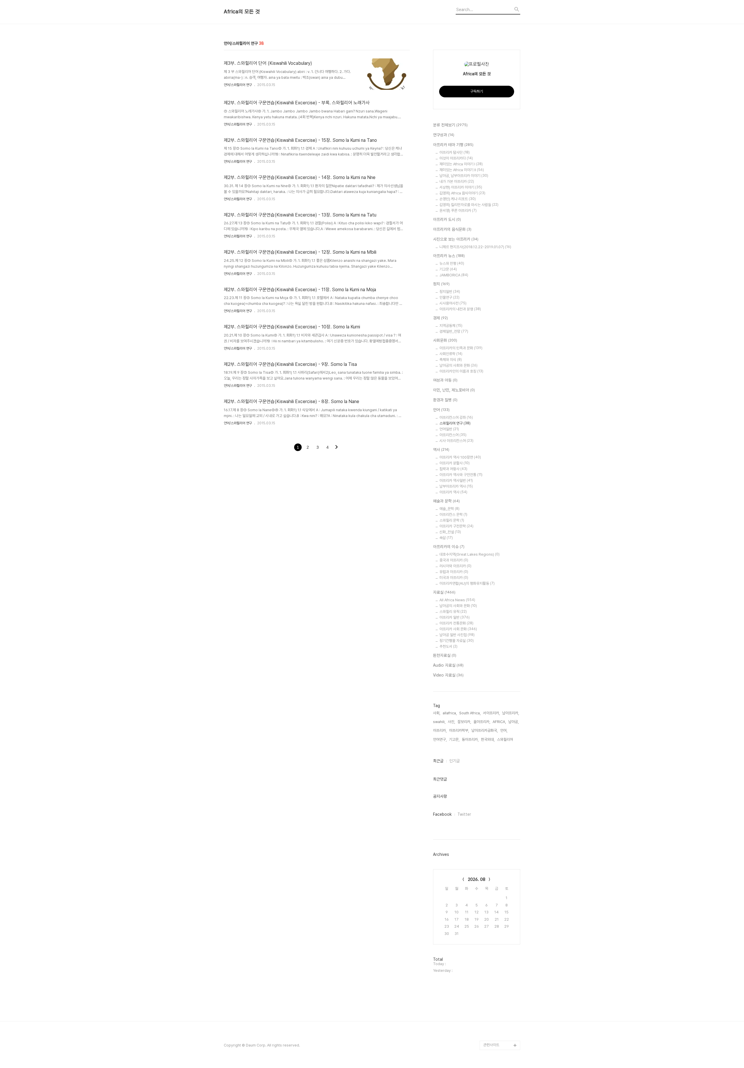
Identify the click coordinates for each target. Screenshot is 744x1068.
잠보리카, (464, 722)
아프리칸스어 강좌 (456, 417)
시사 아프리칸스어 (456, 441)
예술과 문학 (446, 501)
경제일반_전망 (453, 331)
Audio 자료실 (448, 665)
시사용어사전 (452, 303)
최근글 (438, 760)
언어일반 (449, 429)
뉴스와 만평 (451, 263)
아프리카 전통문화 (456, 623)
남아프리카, (510, 713)
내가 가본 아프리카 (456, 181)
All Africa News (457, 600)
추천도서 (448, 646)
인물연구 (449, 297)
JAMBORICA (453, 275)
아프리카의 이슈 (448, 546)
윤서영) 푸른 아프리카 (458, 210)
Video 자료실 (448, 675)
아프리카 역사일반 (456, 480)
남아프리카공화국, (484, 730)
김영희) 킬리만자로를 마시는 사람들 (468, 205)
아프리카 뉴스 (449, 255)
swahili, (439, 722)
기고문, (454, 739)
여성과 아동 (445, 380)
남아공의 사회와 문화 (458, 365)
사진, (451, 722)
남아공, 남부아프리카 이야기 (463, 175)
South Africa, (470, 713)
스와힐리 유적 (453, 611)
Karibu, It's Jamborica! (493, 1031)
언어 (441, 409)
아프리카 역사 (453, 492)
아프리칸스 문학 (453, 514)
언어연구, (440, 739)
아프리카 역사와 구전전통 (460, 475)
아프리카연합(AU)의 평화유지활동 (467, 583)
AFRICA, (499, 722)
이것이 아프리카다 (456, 158)
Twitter (464, 814)
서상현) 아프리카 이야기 (460, 187)
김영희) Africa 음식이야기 (462, 193)
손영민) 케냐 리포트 (457, 199)
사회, (436, 713)
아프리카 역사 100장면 (460, 457)
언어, (503, 730)
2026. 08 (476, 879)
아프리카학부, (459, 730)
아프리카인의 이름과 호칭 (461, 371)
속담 (446, 538)
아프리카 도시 (447, 219)
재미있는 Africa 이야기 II (461, 170)
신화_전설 (450, 532)
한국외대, (488, 739)
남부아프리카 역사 (456, 486)
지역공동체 (450, 325)
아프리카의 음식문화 (452, 229)
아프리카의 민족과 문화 (460, 348)
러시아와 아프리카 (455, 566)
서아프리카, (491, 713)
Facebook (442, 814)
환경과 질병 (445, 400)
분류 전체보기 (450, 125)
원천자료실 (444, 655)
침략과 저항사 (453, 469)
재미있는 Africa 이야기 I (461, 164)
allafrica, (450, 713)
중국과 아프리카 (453, 560)
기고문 (448, 269)
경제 (440, 318)
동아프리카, (470, 739)
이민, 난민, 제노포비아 (454, 390)
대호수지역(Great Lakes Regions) (469, 554)
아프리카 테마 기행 (453, 144)
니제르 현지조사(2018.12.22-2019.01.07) (475, 247)
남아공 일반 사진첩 (457, 635)
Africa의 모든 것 (242, 12)
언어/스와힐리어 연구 (238, 85)
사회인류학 (450, 354)
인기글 (454, 760)
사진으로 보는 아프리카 (455, 239)
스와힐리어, (505, 739)
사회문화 (445, 340)
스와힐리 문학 (451, 520)
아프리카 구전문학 (456, 526)
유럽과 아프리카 (453, 572)
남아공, (513, 722)
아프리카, (440, 730)
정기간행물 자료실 (456, 640)
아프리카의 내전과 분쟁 (460, 309)
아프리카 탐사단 (454, 152)
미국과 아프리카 (453, 577)
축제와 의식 (450, 359)
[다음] (336, 447)
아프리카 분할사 (454, 463)
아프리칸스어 (452, 435)
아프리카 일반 (454, 617)
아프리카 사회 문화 (458, 629)
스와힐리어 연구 (455, 423)
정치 (441, 284)
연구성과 (443, 135)
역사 (441, 449)
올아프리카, (481, 722)
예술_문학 (449, 509)
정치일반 (449, 291)
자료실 (444, 592)
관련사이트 (491, 1045)
